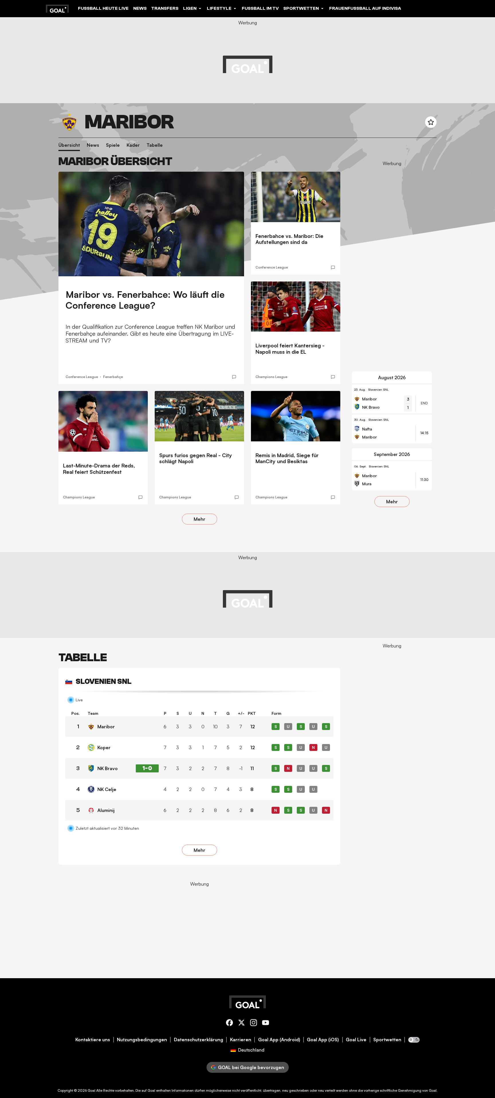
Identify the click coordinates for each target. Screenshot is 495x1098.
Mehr (199, 519)
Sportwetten (387, 1039)
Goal (91, 1090)
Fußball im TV (260, 8)
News (140, 8)
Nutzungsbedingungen (142, 1039)
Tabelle (155, 145)
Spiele (113, 145)
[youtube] (265, 1023)
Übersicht (69, 145)
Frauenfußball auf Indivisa (365, 8)
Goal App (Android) (279, 1039)
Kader (133, 145)
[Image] (151, 224)
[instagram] (253, 1023)
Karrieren (240, 1039)
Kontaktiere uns (92, 1039)
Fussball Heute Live (103, 8)
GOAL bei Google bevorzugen (251, 1067)
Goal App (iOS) (323, 1039)
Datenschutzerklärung (198, 1039)
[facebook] (229, 1023)
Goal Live (356, 1039)
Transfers (164, 8)
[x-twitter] (241, 1023)
